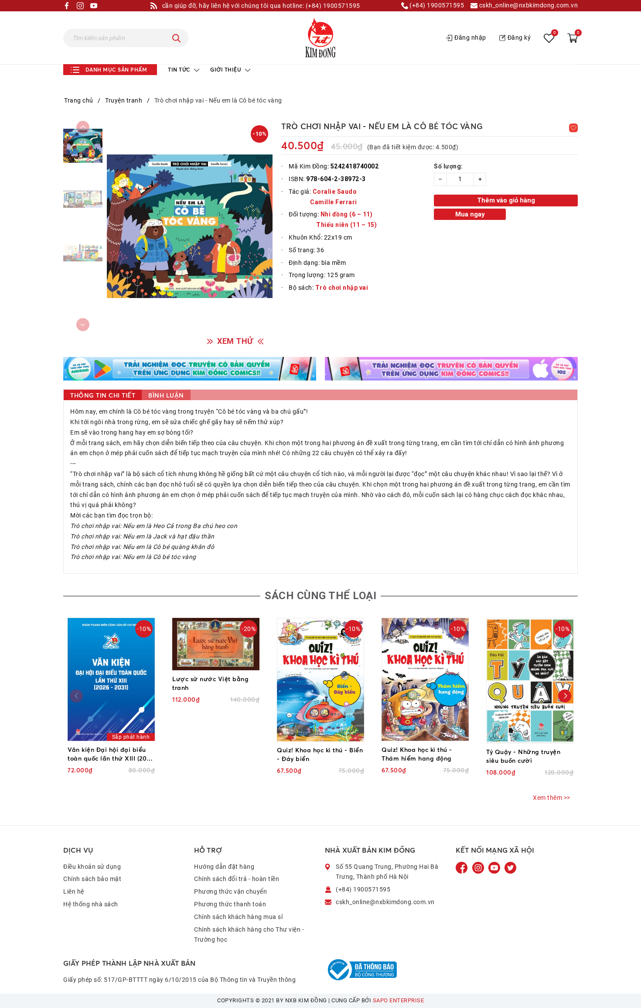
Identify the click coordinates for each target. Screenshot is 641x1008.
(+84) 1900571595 (436, 5)
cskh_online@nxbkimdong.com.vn (527, 5)
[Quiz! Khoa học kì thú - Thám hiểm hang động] (425, 679)
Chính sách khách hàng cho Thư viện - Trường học (249, 934)
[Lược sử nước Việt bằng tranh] (215, 644)
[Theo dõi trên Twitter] (510, 867)
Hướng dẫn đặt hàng (224, 866)
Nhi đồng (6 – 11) (346, 214)
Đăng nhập (470, 37)
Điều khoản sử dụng (92, 866)
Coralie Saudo (335, 191)
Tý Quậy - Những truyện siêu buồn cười (523, 756)
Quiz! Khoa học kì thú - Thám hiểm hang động (417, 754)
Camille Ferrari (334, 202)
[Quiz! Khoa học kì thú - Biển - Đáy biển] (320, 679)
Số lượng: (448, 166)
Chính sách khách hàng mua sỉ (238, 916)
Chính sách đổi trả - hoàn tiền (236, 878)
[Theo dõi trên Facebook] (463, 867)
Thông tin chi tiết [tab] (102, 395)
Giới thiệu (226, 69)
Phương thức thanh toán (230, 904)
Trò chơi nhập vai (341, 287)
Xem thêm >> (551, 797)
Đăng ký (519, 37)
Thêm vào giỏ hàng (506, 200)
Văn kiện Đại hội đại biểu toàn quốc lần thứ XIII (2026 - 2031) (110, 754)
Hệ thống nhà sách (90, 904)
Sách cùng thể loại (320, 596)
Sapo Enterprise (398, 1000)
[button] (564, 696)
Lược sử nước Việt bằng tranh (210, 683)
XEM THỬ (235, 341)
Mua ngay (470, 214)
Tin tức (180, 69)
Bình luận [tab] (166, 395)
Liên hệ (73, 891)
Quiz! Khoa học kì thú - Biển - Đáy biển (320, 754)
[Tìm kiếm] (177, 38)
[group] (190, 226)
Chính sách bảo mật (92, 878)
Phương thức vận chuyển (230, 891)
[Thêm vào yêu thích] (573, 127)
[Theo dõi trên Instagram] (479, 867)
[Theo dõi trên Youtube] (495, 867)
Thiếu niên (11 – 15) (346, 224)
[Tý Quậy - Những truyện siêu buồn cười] (529, 680)
